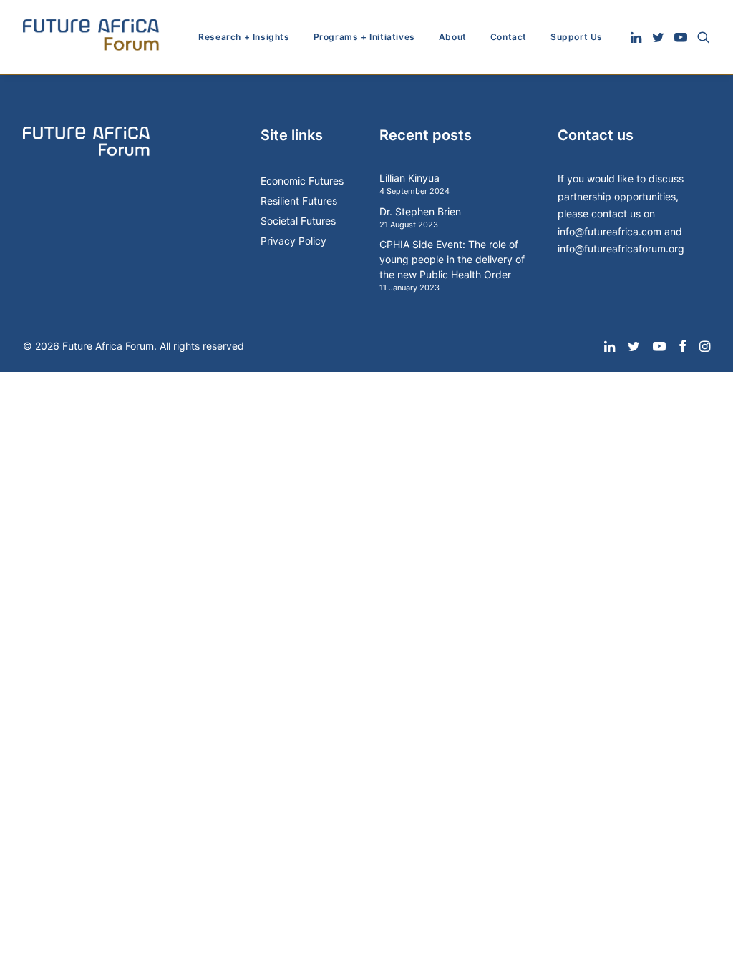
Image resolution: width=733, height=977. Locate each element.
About (453, 36)
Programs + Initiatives (364, 36)
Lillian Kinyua (409, 178)
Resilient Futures (299, 201)
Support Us (576, 36)
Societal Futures (298, 221)
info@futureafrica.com (609, 231)
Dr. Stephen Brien (420, 211)
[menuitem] (243, 37)
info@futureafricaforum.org (621, 248)
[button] (637, 37)
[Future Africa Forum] (91, 37)
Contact (508, 36)
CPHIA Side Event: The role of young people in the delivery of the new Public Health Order (452, 259)
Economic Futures (302, 181)
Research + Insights (243, 36)
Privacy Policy (293, 241)
